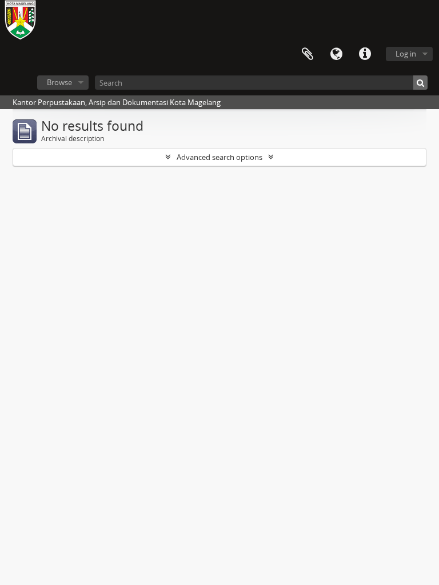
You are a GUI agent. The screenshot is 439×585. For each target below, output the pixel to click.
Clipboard (307, 54)
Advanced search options (219, 157)
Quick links (364, 54)
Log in (406, 54)
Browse (59, 82)
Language (336, 54)
